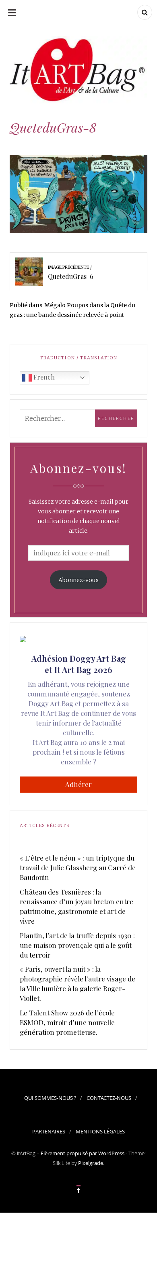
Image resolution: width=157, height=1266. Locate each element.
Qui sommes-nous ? (50, 1097)
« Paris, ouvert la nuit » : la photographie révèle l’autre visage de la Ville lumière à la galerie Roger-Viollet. (77, 983)
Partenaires (48, 1131)
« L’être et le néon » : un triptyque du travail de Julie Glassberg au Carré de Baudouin (78, 867)
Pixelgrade (90, 1163)
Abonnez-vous (78, 580)
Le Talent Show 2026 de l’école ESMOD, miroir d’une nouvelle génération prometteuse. (67, 1022)
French (43, 377)
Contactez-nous (109, 1097)
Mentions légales (100, 1131)
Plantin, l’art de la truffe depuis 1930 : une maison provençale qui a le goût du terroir (77, 945)
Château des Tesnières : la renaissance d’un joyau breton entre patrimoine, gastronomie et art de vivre (76, 906)
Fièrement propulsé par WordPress (82, 1153)
